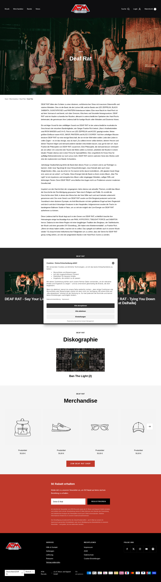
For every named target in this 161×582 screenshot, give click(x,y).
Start (6, 99)
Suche (124, 9)
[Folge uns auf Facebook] (127, 549)
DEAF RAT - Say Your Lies (25, 299)
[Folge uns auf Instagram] (140, 549)
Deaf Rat (23, 99)
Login (135, 9)
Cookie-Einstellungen (92, 559)
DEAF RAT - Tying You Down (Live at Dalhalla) (132, 301)
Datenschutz (89, 555)
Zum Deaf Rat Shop (80, 463)
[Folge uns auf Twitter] (133, 549)
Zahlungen (50, 551)
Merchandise (18, 9)
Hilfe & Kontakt (52, 547)
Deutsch (28, 572)
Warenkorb (149, 9)
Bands (29, 9)
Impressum (88, 547)
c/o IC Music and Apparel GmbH (62, 573)
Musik (7, 9)
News (38, 9)
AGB (86, 551)
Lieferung (49, 555)
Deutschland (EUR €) (12, 573)
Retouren (49, 559)
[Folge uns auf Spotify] (153, 549)
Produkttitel (22, 450)
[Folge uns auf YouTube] (146, 549)
